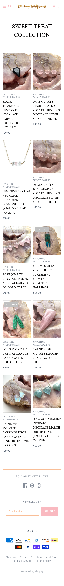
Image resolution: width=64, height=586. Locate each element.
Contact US (26, 557)
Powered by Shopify (32, 571)
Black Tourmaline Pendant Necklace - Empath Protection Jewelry (12, 114)
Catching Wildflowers (11, 95)
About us (11, 557)
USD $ (29, 530)
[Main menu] (4, 6)
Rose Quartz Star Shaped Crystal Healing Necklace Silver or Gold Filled (46, 193)
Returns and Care (47, 557)
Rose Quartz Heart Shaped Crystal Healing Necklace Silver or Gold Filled (46, 110)
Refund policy (43, 560)
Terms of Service (22, 560)
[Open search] (9, 6)
